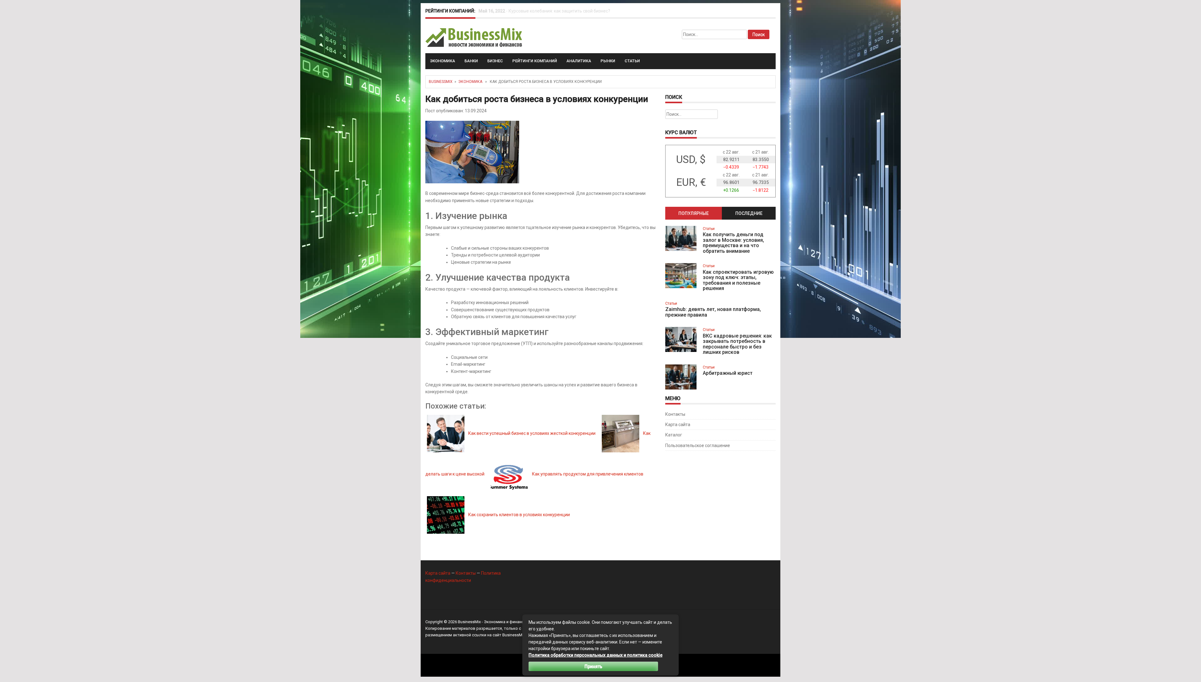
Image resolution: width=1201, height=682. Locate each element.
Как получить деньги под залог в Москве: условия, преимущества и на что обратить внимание (733, 243)
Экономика (442, 61)
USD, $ (691, 159)
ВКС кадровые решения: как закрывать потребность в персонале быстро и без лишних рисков (737, 344)
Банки (471, 61)
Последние (749, 213)
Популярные (693, 213)
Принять (593, 666)
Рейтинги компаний (534, 61)
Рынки (607, 61)
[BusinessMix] (474, 37)
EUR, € (691, 182)
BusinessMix (441, 81)
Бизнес (495, 61)
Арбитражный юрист (728, 373)
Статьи (632, 61)
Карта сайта (677, 424)
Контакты (675, 414)
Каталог (673, 434)
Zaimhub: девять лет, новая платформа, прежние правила (713, 312)
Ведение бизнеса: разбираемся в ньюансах (553, 10)
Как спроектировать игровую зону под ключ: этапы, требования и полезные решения (738, 280)
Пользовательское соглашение (697, 445)
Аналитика (578, 61)
